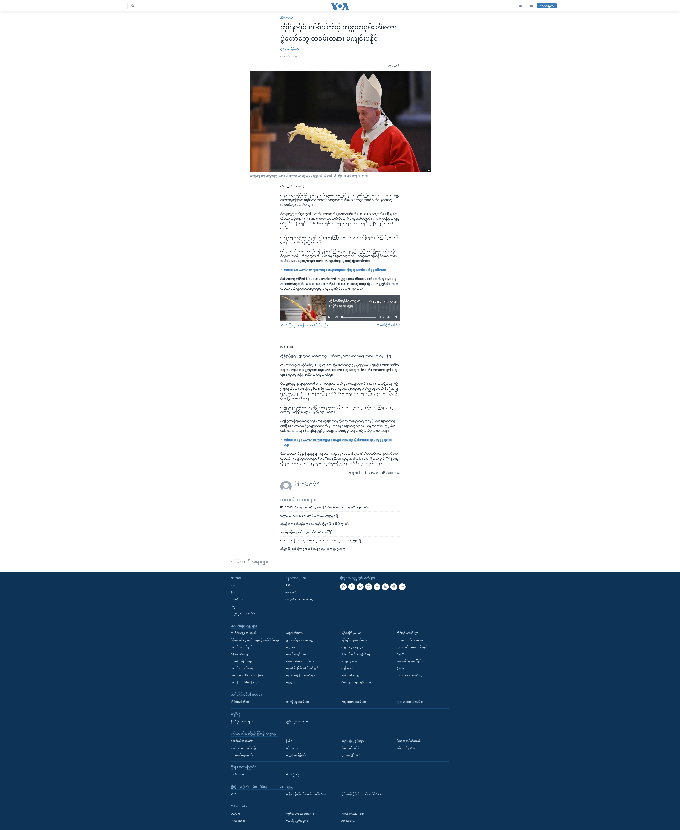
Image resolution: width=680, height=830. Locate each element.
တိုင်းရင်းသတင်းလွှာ (407, 633)
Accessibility (348, 820)
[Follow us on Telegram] (377, 586)
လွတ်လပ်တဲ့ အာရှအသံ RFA (301, 813)
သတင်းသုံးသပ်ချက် (241, 647)
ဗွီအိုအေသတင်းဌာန (343, 305)
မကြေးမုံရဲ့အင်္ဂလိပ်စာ (297, 701)
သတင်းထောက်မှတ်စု (242, 668)
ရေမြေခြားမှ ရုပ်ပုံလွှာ (352, 740)
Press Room (238, 820)
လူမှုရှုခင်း (291, 682)
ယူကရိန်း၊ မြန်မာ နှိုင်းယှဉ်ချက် (302, 668)
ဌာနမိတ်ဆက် (238, 774)
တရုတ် (234, 606)
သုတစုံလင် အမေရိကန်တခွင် (412, 647)
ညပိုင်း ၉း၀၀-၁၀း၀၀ (297, 721)
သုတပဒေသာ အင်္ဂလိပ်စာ (410, 701)
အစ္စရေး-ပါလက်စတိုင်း (243, 613)
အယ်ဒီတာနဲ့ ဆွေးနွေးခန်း (244, 633)
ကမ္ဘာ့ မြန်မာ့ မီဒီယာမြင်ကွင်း (245, 682)
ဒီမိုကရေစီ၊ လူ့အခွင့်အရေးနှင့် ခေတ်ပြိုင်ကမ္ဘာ (255, 640)
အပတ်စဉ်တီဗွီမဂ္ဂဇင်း (242, 755)
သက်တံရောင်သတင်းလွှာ (410, 675)
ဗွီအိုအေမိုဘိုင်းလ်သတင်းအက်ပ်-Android (362, 794)
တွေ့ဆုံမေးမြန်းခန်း (296, 755)
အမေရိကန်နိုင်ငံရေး (241, 661)
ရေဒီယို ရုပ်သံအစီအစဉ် (243, 747)
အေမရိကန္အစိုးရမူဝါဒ (297, 820)
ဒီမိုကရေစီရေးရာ (240, 654)
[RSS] (385, 586)
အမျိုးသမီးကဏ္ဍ (350, 675)
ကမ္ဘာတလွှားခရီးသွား (352, 647)
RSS (287, 585)
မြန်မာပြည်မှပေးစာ (351, 633)
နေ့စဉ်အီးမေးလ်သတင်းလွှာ (299, 599)
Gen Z (400, 654)
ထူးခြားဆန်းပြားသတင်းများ (301, 675)
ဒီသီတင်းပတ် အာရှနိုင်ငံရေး (356, 654)
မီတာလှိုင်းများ (293, 774)
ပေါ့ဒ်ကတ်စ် (291, 592)
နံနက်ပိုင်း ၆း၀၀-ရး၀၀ (242, 721)
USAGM (235, 813)
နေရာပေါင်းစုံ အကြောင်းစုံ (410, 661)
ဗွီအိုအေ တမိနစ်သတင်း (409, 740)
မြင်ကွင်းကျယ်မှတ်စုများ (354, 640)
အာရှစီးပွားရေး (349, 661)
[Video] (531, 6)
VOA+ (234, 794)
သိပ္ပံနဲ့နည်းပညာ (294, 633)
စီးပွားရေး (291, 647)
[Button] (394, 66)
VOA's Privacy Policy (352, 813)
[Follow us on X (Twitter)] (351, 586)
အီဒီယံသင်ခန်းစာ (240, 701)
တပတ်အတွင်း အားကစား (299, 654)
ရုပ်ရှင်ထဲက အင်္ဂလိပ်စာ (353, 701)
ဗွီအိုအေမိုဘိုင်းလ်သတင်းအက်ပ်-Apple (306, 794)
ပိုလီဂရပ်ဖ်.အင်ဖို (350, 747)
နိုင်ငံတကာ (286, 17)
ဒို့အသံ (400, 668)
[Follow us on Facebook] (343, 586)
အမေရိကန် (237, 599)
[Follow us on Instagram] (368, 586)
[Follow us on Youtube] (360, 586)
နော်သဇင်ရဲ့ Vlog (406, 747)
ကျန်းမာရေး (347, 668)
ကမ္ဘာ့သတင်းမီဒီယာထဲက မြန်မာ (247, 675)
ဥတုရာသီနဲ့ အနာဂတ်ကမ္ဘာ (299, 640)
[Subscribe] (402, 586)
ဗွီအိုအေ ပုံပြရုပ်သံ (351, 755)
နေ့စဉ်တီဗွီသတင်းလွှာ (242, 740)
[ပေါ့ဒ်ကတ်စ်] (393, 586)
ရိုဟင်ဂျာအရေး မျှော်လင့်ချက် (357, 682)
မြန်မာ (234, 585)
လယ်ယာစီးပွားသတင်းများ (300, 661)
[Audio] (520, 6)
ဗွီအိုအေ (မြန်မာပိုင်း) (291, 49)
